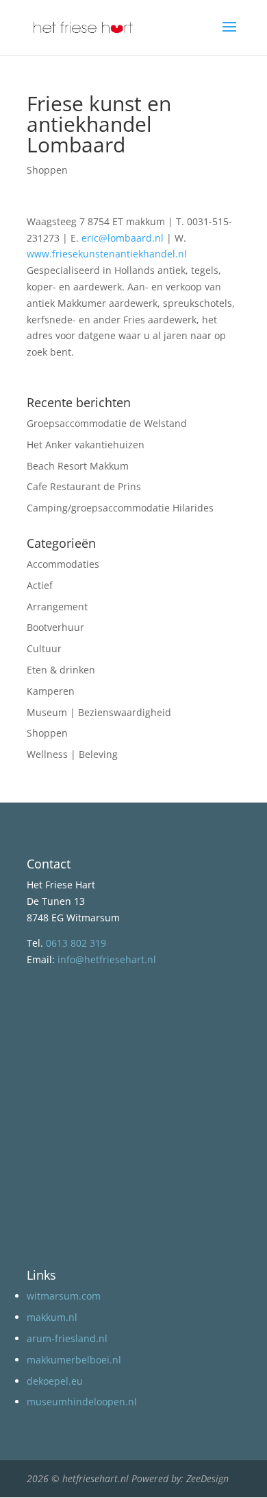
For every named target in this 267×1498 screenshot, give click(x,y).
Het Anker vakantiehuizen (85, 444)
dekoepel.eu (55, 1380)
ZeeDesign (207, 1478)
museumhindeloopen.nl (82, 1401)
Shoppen (47, 169)
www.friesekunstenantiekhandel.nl (107, 253)
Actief (40, 585)
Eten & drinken (61, 669)
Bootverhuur (55, 627)
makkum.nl (52, 1317)
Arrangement (57, 606)
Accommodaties (63, 564)
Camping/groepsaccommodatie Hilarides (120, 507)
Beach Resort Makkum (78, 465)
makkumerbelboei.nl (74, 1359)
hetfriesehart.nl (95, 1478)
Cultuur (44, 648)
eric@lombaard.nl (122, 237)
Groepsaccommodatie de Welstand (107, 423)
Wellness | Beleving (72, 754)
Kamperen (51, 691)
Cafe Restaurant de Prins (84, 486)
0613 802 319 (76, 942)
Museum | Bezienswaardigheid (99, 712)
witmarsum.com (64, 1295)
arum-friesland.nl (67, 1338)
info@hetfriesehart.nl (107, 959)
